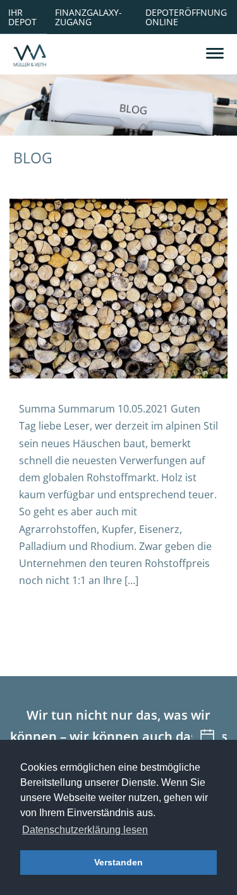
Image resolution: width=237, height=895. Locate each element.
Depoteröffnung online (186, 16)
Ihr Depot (22, 16)
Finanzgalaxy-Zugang (88, 16)
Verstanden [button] (118, 862)
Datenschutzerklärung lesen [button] (85, 829)
